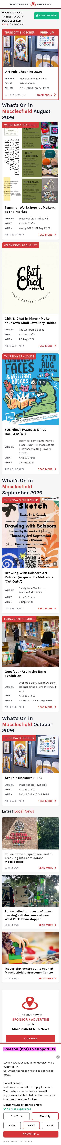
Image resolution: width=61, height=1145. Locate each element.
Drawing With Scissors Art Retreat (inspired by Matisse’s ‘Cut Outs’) (29, 577)
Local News (12, 868)
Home (5, 24)
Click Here (30, 1038)
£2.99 (12, 1125)
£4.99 (31, 1125)
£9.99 (50, 1125)
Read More (45, 94)
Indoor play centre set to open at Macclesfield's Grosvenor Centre (29, 970)
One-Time (17, 1116)
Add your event (48, 15)
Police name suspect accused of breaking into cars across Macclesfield (28, 858)
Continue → (31, 1134)
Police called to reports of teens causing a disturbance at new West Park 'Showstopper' (28, 915)
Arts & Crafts (15, 94)
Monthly (45, 1116)
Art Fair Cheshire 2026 (23, 72)
